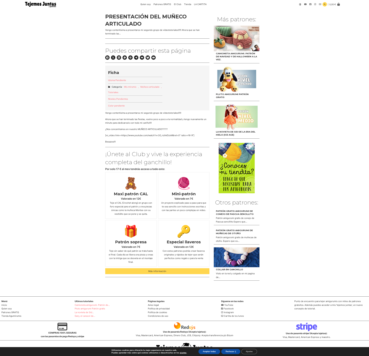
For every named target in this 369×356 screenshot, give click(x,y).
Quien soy (145, 4)
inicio (4, 305)
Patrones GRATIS (162, 4)
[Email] (153, 57)
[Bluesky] (148, 57)
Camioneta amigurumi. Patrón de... (92, 305)
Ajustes (249, 351)
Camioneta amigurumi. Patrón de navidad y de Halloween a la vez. (236, 56)
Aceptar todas (209, 351)
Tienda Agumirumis (11, 316)
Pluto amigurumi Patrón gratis (90, 308)
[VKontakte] (142, 57)
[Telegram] (136, 57)
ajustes (183, 353)
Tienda (187, 4)
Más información (157, 271)
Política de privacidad (159, 308)
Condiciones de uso (158, 316)
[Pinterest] (130, 57)
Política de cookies (157, 312)
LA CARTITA (200, 4)
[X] (113, 57)
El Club (177, 4)
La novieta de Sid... (84, 312)
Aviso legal (153, 305)
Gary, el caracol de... (85, 316)
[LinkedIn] (119, 57)
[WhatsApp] (125, 57)
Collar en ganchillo (229, 269)
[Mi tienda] (237, 168)
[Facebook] (107, 57)
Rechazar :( (231, 351)
